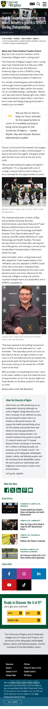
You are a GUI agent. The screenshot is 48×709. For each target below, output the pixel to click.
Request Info (13, 620)
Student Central (29, 671)
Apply (10, 613)
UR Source (28, 675)
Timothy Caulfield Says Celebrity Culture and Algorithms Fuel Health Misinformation (32, 512)
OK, (13, 702)
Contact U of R (11, 671)
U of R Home (7, 39)
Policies (27, 664)
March (36, 39)
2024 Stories (26, 39)
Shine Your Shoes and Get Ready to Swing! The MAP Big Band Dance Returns (32, 526)
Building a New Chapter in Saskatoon (32, 540)
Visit (28, 613)
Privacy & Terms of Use (32, 667)
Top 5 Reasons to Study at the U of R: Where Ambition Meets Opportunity (33, 556)
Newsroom (9, 664)
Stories (17, 39)
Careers (8, 667)
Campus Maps (11, 675)
